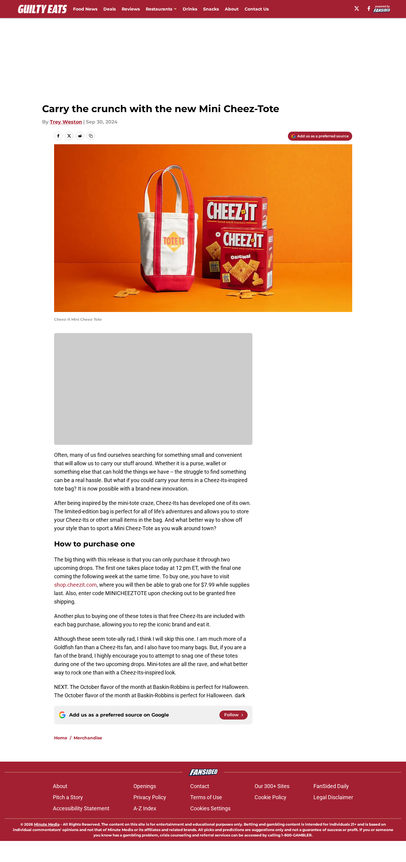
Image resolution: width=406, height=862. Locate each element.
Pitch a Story (68, 797)
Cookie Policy (270, 797)
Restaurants (159, 9)
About (232, 9)
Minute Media (47, 824)
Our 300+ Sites (272, 786)
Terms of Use (206, 797)
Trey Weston (66, 122)
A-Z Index (144, 808)
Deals (109, 9)
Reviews (131, 9)
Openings (144, 786)
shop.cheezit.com (75, 585)
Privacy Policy (149, 797)
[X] (356, 8)
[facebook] (369, 8)
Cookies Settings (210, 808)
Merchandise (88, 738)
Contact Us (257, 9)
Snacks (211, 9)
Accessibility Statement (81, 808)
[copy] (91, 136)
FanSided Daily (331, 786)
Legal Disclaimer (333, 797)
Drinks (190, 9)
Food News (85, 9)
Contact (199, 786)
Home (60, 738)
